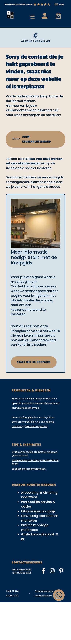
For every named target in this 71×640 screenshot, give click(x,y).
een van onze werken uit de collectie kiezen (34, 161)
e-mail (61, 4)
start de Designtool (36, 426)
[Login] (44, 15)
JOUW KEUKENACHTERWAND (31, 139)
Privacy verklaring (43, 595)
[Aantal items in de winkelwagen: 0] (58, 15)
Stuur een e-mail (21, 569)
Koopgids (28, 417)
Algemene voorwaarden (46, 591)
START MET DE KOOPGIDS (33, 362)
